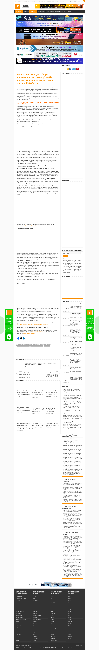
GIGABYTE (53, 602)
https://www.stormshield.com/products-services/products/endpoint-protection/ (33, 281)
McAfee (35, 621)
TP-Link (17, 636)
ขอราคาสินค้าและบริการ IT (41, 1)
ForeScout (35, 609)
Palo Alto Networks (37, 619)
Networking (26, 11)
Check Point (35, 600)
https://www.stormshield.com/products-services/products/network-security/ (32, 225)
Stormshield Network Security (37, 345)
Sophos (35, 632)
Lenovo (52, 617)
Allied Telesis (18, 600)
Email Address (66, 253)
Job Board (49, 1)
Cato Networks (19, 604)
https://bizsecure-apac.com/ (29, 333)
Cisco (17, 607)
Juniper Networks (19, 625)
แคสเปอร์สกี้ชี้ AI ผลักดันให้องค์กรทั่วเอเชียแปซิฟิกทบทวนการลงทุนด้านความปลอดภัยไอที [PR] (72, 412)
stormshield (36, 344)
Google (69, 609)
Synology (53, 638)
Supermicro (53, 636)
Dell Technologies (54, 600)
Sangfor (35, 627)
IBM (52, 611)
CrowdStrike (35, 604)
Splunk (34, 634)
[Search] (84, 1)
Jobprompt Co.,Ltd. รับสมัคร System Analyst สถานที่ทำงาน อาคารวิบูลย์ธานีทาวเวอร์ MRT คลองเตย (72, 459)
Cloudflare (35, 602)
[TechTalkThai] (25, 6)
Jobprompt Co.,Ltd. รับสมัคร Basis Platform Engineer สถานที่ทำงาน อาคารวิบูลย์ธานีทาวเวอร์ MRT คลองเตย (72, 451)
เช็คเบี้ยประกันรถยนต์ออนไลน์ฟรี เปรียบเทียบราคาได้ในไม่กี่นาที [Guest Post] (76, 346)
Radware (35, 623)
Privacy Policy (78, 270)
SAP (69, 625)
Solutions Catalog (67, 11)
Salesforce (70, 623)
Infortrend (53, 613)
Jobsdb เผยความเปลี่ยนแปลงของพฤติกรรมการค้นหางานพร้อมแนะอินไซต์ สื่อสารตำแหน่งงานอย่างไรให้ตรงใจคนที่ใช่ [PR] (72, 542)
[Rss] (70, 1)
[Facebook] (71, 1)
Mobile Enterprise (58, 11)
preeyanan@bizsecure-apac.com (38, 331)
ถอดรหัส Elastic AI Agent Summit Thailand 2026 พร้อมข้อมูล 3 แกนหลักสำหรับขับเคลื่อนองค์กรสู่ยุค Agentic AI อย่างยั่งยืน (72, 378)
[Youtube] (75, 1)
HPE (52, 607)
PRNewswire (61, 1)
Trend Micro (35, 638)
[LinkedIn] (74, 1)
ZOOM (69, 638)
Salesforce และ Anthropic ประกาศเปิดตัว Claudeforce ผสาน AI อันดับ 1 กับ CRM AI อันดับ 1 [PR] (71, 390)
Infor (69, 615)
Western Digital (54, 640)
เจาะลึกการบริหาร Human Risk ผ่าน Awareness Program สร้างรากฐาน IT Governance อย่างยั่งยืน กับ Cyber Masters (72, 370)
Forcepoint (35, 607)
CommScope (18, 609)
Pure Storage (53, 627)
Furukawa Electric (19, 617)
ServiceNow (70, 630)
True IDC (70, 634)
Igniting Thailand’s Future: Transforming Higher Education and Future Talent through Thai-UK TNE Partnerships (72, 473)
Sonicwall (70, 632)
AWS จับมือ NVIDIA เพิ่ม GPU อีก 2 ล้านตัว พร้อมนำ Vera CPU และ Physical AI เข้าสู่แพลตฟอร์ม (71, 407)
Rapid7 (34, 625)
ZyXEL (17, 638)
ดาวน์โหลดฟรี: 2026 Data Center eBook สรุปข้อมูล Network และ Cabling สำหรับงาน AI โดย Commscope (72, 484)
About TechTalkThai (18, 1)
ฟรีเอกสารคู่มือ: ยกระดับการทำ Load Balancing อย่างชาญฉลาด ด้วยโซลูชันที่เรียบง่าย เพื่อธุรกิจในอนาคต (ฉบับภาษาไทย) (72, 488)
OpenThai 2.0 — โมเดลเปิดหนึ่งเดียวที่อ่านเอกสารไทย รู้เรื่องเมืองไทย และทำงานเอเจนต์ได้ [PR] (72, 398)
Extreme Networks (20, 611)
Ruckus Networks (19, 632)
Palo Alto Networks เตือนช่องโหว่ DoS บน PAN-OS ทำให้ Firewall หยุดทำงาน (23, 409)
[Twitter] (72, 1)
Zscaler (34, 640)
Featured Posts (18, 11)
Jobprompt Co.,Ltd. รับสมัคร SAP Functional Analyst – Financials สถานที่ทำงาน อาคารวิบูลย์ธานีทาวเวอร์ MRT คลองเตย (72, 463)
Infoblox (17, 623)
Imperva (35, 617)
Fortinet (17, 640)
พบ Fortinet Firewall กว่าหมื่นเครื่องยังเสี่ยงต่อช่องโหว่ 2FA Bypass (52, 410)
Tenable (35, 636)
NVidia (52, 623)
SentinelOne (35, 630)
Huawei (17, 621)
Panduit (17, 630)
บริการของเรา (26, 1)
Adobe (69, 596)
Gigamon (35, 613)
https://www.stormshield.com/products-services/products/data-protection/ (32, 324)
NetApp (52, 619)
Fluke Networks (19, 615)
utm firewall (47, 345)
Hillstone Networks (37, 615)
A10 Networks (19, 596)
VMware (70, 636)
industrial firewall (28, 344)
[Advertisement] (73, 237)
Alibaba (69, 600)
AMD (52, 596)
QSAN (52, 632)
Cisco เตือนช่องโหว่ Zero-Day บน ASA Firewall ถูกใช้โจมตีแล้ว (52, 425)
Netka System (19, 627)
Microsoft (70, 617)
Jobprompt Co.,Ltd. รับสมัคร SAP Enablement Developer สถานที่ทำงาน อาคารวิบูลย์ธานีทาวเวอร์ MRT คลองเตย (72, 447)
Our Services (32, 1)
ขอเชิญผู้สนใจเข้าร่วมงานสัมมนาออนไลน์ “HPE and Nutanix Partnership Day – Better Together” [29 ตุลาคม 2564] (51, 374)
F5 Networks (18, 613)
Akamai (34, 596)
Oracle (52, 625)
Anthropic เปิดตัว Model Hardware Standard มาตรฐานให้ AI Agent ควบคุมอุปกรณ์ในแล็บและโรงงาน (72, 403)
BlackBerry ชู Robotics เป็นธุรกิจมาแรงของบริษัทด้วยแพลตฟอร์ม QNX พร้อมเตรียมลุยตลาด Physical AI (72, 526)
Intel (52, 615)
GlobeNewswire (55, 1)
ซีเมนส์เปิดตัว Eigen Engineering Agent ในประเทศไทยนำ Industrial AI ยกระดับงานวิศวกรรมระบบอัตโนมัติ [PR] (71, 519)
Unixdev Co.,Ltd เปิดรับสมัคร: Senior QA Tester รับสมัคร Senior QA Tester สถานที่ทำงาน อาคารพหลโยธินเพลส (72, 440)
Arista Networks (19, 602)
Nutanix (52, 621)
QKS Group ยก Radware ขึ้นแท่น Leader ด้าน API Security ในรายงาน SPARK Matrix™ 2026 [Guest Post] (72, 429)
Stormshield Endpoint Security (23, 345)
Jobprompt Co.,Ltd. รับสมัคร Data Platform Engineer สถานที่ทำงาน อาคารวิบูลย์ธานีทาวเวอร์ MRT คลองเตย (72, 455)
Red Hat (70, 621)
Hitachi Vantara (54, 604)
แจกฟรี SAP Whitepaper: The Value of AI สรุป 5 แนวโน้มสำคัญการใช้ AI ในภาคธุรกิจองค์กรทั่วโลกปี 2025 (72, 500)
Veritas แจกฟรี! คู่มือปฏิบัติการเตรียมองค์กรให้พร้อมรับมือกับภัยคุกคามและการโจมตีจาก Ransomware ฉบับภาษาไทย (25, 374)
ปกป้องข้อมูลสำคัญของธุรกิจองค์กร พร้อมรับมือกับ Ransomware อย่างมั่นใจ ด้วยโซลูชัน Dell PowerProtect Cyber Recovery (72, 353)
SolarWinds (18, 634)
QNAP (52, 630)
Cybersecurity (32, 11)
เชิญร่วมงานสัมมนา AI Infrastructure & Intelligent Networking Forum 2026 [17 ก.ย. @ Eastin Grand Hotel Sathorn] (72, 332)
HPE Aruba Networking (21, 619)
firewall (21, 344)
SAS (69, 627)
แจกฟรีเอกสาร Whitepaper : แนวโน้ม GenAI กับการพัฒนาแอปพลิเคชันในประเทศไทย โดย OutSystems (72, 492)
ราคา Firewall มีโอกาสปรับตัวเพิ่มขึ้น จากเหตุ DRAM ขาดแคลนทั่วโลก (38, 410)
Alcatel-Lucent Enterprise (21, 598)
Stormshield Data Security (46, 344)
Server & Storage (41, 11)
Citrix (69, 604)
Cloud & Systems (49, 11)
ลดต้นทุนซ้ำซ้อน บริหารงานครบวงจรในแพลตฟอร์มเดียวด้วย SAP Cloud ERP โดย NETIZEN (71, 496)
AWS (69, 602)
